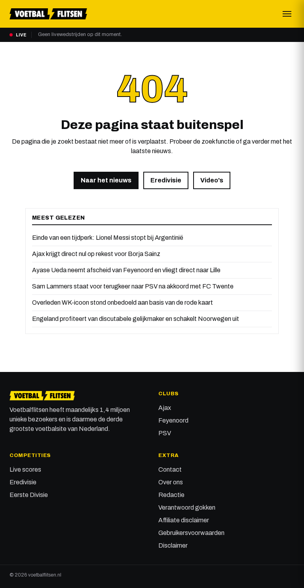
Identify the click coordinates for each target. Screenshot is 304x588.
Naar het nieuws (106, 180)
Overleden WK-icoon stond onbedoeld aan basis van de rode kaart (122, 302)
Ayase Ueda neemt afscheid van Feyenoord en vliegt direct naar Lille (126, 270)
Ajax (164, 407)
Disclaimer (173, 545)
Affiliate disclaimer (183, 520)
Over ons (170, 482)
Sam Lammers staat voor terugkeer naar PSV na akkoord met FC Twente (133, 286)
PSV (164, 433)
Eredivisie (165, 180)
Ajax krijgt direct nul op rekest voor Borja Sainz (96, 253)
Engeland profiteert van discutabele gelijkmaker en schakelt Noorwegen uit (135, 318)
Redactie (171, 494)
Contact (170, 469)
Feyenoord (173, 420)
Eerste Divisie (29, 494)
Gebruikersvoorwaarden (191, 532)
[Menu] (286, 13)
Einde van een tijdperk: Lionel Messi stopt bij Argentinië (107, 237)
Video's (211, 180)
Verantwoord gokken (186, 507)
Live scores (25, 469)
